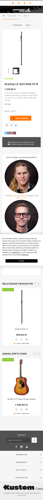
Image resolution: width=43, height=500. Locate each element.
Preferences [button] (25, 254)
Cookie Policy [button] (16, 252)
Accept (21, 261)
